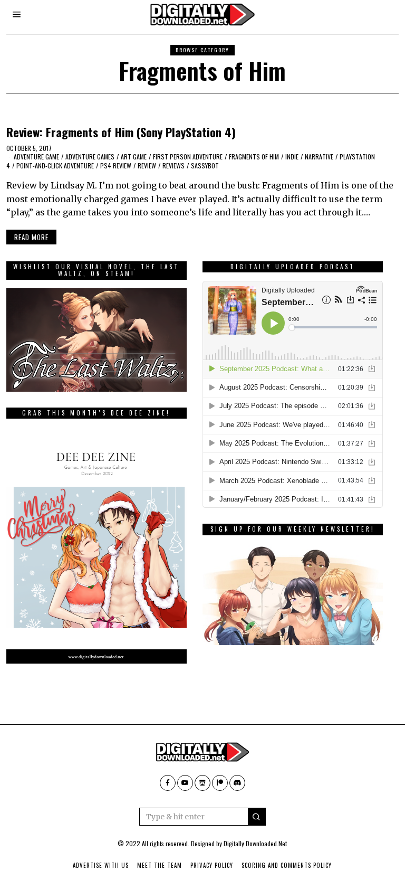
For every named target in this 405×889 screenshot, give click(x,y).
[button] (257, 817)
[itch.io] (202, 783)
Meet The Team (159, 865)
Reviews (173, 165)
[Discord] (237, 783)
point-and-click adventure (55, 165)
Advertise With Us (101, 865)
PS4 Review (115, 165)
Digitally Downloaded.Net (255, 843)
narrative (319, 156)
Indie (291, 156)
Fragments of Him (254, 156)
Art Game (134, 156)
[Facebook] (168, 783)
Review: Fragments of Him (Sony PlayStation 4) (121, 131)
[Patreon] (220, 783)
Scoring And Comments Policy (287, 865)
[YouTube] (185, 783)
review (147, 165)
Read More (31, 237)
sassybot (205, 165)
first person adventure (188, 156)
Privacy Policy (211, 865)
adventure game (36, 156)
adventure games (89, 156)
